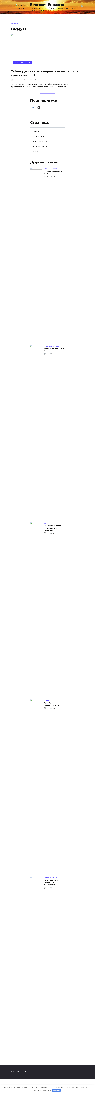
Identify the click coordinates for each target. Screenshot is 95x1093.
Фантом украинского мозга (54, 349)
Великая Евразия (47, 4)
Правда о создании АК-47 (53, 172)
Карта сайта (38, 136)
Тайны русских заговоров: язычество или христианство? (45, 73)
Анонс (35, 151)
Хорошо (56, 1090)
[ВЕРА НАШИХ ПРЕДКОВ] (47, 66)
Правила (37, 131)
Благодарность (40, 141)
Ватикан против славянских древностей (51, 882)
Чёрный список (40, 146)
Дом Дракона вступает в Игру (51, 704)
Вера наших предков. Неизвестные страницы (54, 528)
